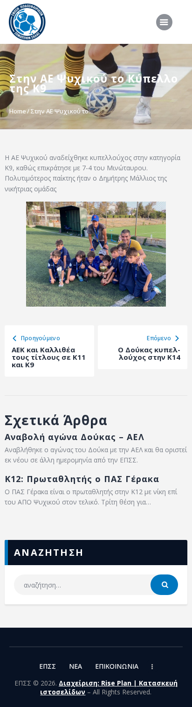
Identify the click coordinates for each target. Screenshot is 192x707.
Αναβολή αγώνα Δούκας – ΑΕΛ (74, 437)
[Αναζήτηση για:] (96, 585)
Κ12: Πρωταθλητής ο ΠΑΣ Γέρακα (82, 479)
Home (17, 111)
